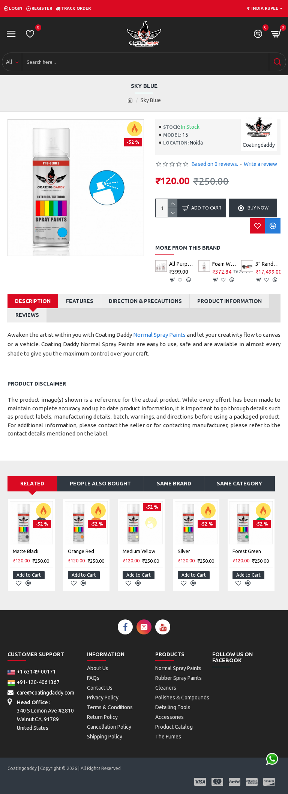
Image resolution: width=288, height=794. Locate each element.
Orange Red (81, 551)
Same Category (239, 484)
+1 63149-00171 (36, 672)
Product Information (229, 301)
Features (79, 301)
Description (33, 301)
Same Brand (174, 484)
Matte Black (26, 551)
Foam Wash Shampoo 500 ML (224, 264)
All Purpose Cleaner (181, 264)
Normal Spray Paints (159, 334)
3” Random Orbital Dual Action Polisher (267, 264)
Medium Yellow (139, 551)
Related (32, 484)
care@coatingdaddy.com (45, 693)
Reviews (27, 315)
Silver (184, 551)
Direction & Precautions (145, 301)
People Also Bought (100, 484)
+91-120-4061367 (38, 682)
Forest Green (246, 551)
